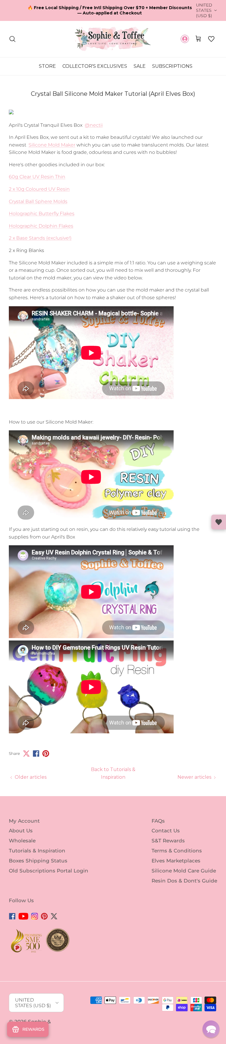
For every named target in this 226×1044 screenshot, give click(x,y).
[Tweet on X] (26, 753)
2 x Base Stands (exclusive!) (40, 238)
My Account (24, 821)
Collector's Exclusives (94, 66)
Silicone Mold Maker (52, 145)
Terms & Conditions (177, 851)
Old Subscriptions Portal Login (48, 871)
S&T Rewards (168, 841)
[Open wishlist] (218, 522)
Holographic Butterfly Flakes (41, 213)
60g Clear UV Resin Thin (37, 177)
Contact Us (166, 831)
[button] (211, 38)
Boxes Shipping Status (38, 861)
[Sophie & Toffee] (113, 39)
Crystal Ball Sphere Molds (38, 201)
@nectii (94, 125)
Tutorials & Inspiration (37, 851)
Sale (140, 66)
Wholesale (22, 841)
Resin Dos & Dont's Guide (184, 880)
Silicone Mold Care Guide (184, 871)
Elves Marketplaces (176, 861)
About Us (21, 831)
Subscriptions (172, 66)
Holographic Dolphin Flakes (41, 226)
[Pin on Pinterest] (45, 753)
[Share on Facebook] (36, 753)
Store (47, 66)
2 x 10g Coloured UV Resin (39, 189)
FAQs (158, 821)
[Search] (12, 38)
